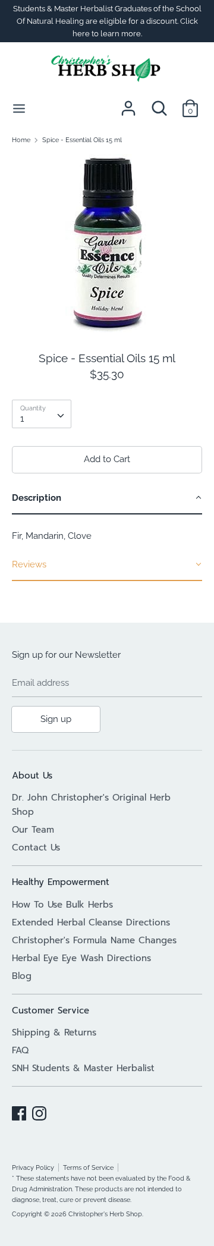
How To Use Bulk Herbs (62, 904)
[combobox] (41, 414)
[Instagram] (39, 1111)
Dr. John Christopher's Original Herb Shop (91, 804)
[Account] (128, 103)
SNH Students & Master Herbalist (83, 1068)
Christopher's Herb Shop (105, 1214)
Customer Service (50, 1010)
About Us (32, 775)
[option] (107, 243)
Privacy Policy (33, 1167)
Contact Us (36, 847)
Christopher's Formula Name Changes (94, 940)
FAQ (20, 1050)
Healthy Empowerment (60, 882)
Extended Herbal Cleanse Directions (91, 922)
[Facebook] (19, 1111)
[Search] (159, 103)
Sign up (55, 719)
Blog (22, 976)
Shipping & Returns (54, 1032)
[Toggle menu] (19, 108)
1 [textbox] (22, 418)
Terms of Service (88, 1167)
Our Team (33, 829)
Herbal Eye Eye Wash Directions (81, 958)
